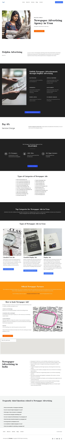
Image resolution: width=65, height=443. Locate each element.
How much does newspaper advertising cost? (12, 414)
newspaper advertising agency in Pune (44, 383)
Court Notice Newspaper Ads (21, 190)
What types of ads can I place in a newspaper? (13, 412)
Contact (41, 2)
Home (23, 2)
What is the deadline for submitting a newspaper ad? (14, 426)
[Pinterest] (59, 438)
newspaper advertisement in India (33, 293)
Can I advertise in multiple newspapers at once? (13, 423)
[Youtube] (57, 438)
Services (32, 2)
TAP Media (10, 438)
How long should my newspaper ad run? (11, 421)
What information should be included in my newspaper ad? (15, 419)
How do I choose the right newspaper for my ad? (13, 409)
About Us (28, 2)
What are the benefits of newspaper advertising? (13, 407)
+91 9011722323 (59, 431)
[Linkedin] (52, 438)
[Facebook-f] (54, 438)
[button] (32, 407)
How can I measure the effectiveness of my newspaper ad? (15, 416)
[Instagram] (61, 438)
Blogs (37, 2)
